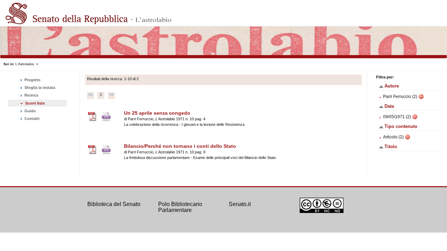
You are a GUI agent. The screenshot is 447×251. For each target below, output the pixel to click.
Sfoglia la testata (39, 87)
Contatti (31, 118)
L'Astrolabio (24, 64)
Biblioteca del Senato (113, 204)
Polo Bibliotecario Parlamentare (180, 207)
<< (90, 94)
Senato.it (240, 204)
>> (111, 94)
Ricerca (30, 95)
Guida (29, 111)
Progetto (32, 80)
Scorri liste (35, 103)
